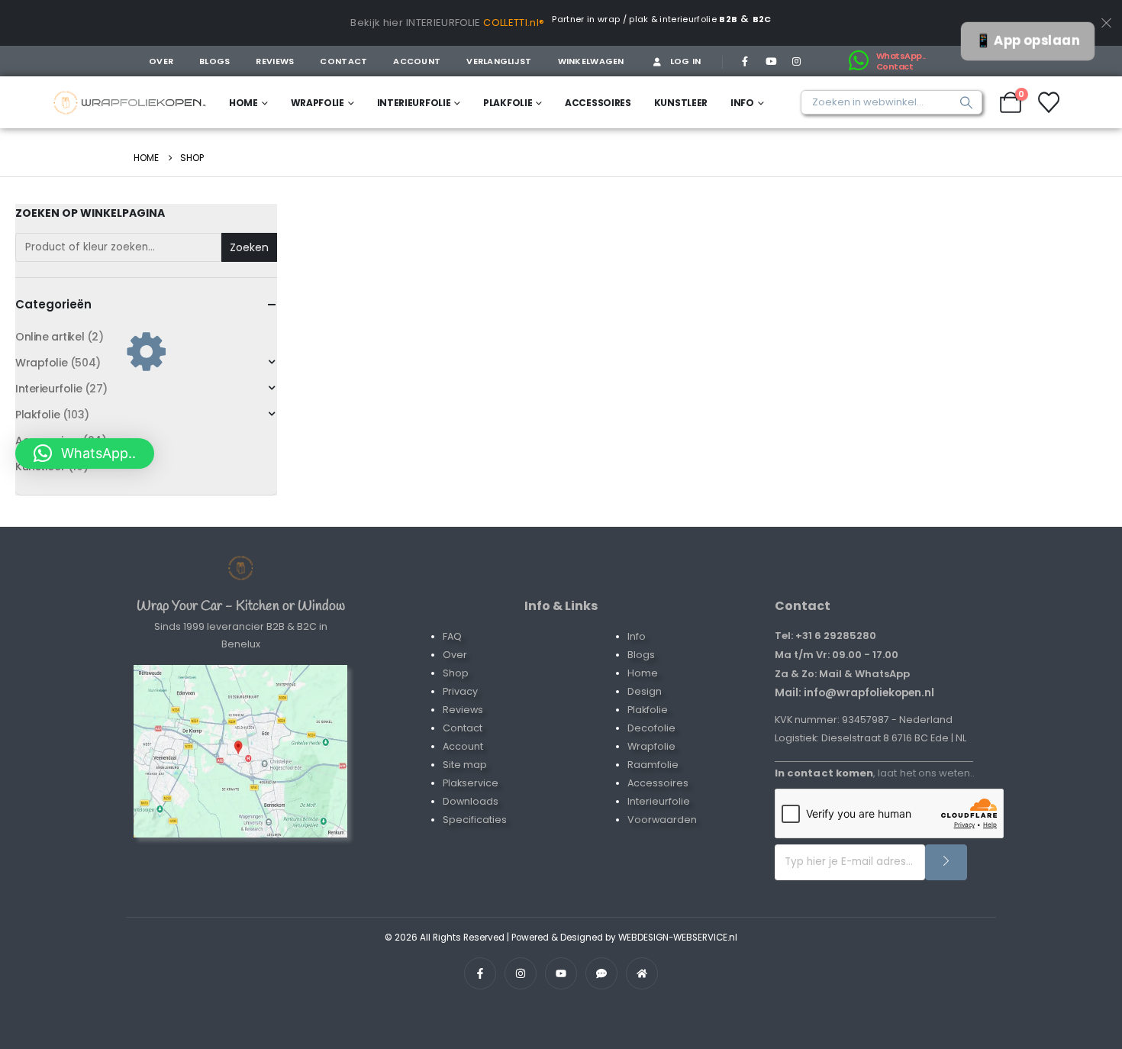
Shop (456, 673)
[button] (84, 453)
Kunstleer (681, 102)
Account (416, 61)
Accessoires (598, 102)
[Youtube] (771, 61)
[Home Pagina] (240, 568)
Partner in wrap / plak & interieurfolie (644, 19)
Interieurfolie (414, 102)
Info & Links (561, 606)
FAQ (452, 636)
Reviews (275, 61)
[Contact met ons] (240, 751)
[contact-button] (946, 862)
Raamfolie (653, 764)
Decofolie (651, 727)
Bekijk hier (376, 22)
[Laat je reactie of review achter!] (601, 973)
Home (243, 102)
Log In (685, 61)
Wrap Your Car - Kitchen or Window (241, 606)
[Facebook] (745, 61)
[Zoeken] (962, 102)
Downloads (470, 801)
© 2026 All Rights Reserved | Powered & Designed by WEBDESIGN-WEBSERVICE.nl (561, 937)
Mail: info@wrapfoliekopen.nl (854, 692)
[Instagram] (796, 61)
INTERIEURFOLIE (443, 22)
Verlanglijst (498, 61)
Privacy (460, 691)
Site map (465, 764)
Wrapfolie (317, 102)
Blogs (214, 61)
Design (644, 691)
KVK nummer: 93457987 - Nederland (864, 719)
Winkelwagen (591, 61)
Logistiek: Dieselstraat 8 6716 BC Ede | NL (870, 737)
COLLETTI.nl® (513, 22)
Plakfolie (507, 102)
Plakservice (470, 782)
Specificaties (475, 819)
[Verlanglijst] (1049, 102)
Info (742, 102)
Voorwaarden (662, 819)
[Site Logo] (129, 103)
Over (161, 61)
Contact (343, 61)
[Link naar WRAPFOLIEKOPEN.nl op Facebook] (480, 973)
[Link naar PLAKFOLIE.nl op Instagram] (521, 973)
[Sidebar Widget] (146, 349)
